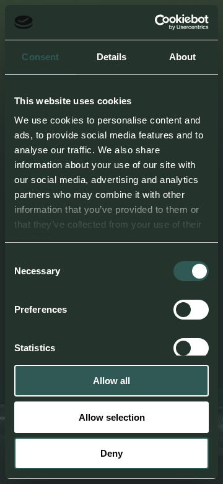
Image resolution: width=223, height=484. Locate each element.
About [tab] (182, 57)
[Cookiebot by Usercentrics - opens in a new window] (157, 22)
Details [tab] (112, 57)
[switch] (191, 310)
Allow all (111, 380)
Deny (111, 453)
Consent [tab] (40, 57)
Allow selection (112, 417)
